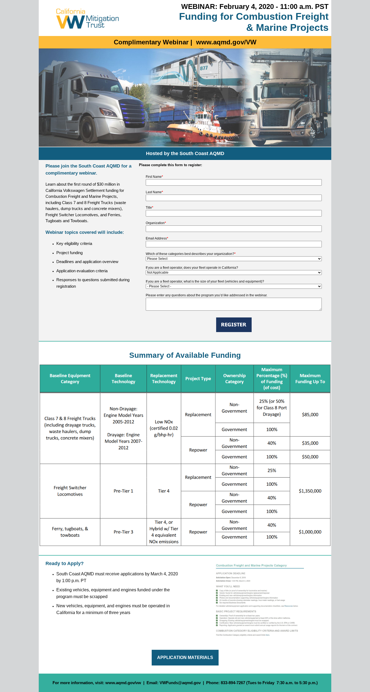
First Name (154, 177)
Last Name (154, 192)
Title (149, 207)
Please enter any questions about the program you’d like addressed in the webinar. (206, 295)
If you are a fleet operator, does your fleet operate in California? (192, 268)
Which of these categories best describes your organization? (191, 254)
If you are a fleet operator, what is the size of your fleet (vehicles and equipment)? (205, 281)
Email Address (157, 238)
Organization (156, 223)
